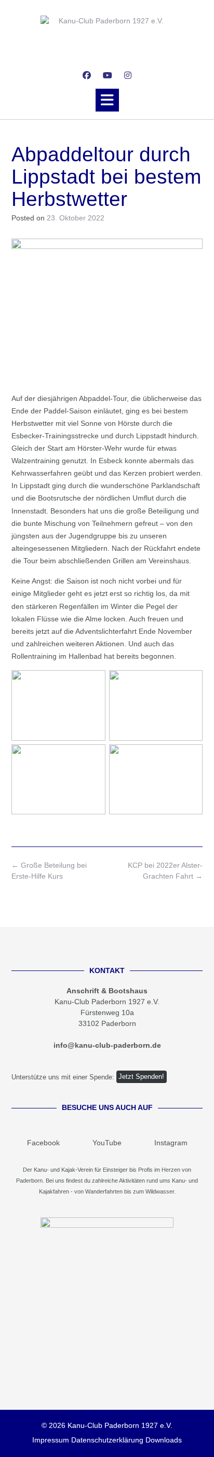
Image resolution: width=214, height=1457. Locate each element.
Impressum (50, 1440)
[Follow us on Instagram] (127, 75)
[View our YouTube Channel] (107, 75)
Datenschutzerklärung (107, 1440)
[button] (107, 100)
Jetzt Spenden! (141, 1077)
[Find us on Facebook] (87, 75)
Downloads (163, 1440)
